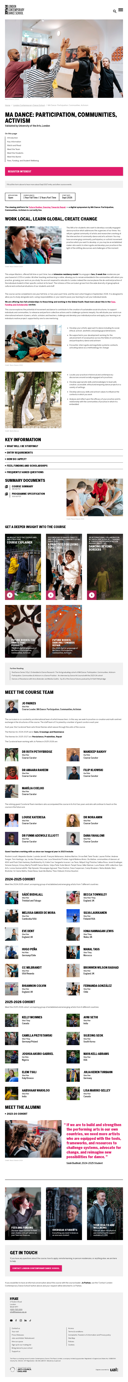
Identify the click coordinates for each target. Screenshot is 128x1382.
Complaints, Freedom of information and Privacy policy (89, 1335)
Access (71, 1328)
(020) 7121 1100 (16, 1309)
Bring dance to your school (22, 1348)
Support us (16, 1351)
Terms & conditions (75, 1332)
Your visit (15, 1332)
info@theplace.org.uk (18, 1312)
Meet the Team (13, 149)
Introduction (12, 138)
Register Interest (19, 171)
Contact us (16, 1328)
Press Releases (18, 1335)
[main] (64, 653)
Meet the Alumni (14, 157)
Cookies (71, 1345)
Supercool (57, 1361)
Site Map (71, 1338)
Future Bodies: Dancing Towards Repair (47, 207)
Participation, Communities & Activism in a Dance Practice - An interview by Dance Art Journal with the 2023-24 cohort (57, 675)
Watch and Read (14, 145)
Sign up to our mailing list (21, 1345)
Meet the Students (15, 153)
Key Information (14, 142)
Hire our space (17, 1341)
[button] (23, 567)
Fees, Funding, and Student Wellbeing (23, 161)
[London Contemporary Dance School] (14, 9)
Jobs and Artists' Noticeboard (23, 1338)
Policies (71, 1341)
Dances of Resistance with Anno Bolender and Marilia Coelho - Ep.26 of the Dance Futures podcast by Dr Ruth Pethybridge (59, 679)
